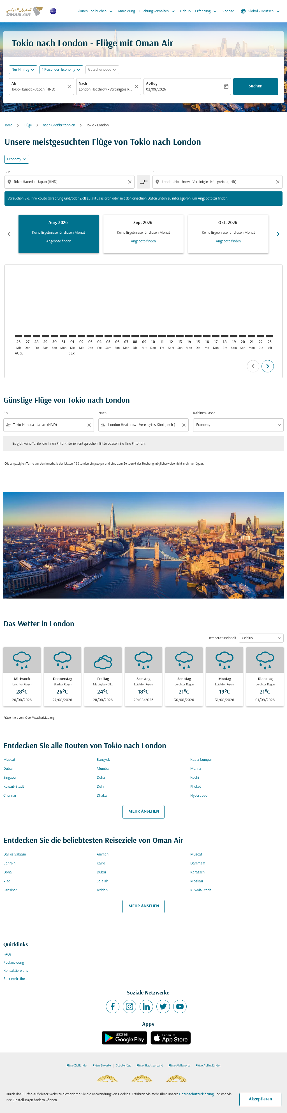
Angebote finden (58, 241)
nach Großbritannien (59, 125)
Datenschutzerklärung (196, 1094)
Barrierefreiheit (15, 979)
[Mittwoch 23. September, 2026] (269, 336)
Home (7, 125)
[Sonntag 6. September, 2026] (117, 336)
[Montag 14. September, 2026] (189, 336)
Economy (14, 159)
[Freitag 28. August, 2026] (36, 336)
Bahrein (9, 863)
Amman (102, 854)
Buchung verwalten (157, 11)
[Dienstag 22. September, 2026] (260, 336)
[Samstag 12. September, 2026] (171, 336)
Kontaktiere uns (15, 971)
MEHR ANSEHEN (143, 811)
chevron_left (8, 233)
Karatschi (197, 872)
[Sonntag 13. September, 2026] (180, 336)
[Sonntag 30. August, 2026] (54, 336)
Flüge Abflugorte (179, 1065)
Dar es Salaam (14, 854)
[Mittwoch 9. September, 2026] (144, 336)
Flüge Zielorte (102, 1065)
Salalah (102, 881)
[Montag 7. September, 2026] (126, 336)
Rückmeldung (13, 963)
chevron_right (278, 233)
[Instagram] (129, 1006)
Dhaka (102, 796)
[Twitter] (163, 1006)
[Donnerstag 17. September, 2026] (215, 336)
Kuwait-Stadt (13, 787)
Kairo (101, 863)
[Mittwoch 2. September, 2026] (81, 336)
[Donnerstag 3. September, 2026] (90, 336)
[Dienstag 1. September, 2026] (72, 336)
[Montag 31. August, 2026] (63, 336)
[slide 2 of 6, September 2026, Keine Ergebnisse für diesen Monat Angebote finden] (143, 234)
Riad (6, 881)
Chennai (9, 796)
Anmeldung (126, 11)
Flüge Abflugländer (208, 1065)
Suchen (256, 86)
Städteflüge (123, 1065)
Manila (195, 769)
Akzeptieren (260, 1099)
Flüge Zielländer (76, 1065)
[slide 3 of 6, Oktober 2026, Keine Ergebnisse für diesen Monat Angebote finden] (228, 234)
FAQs (7, 954)
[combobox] (38, 89)
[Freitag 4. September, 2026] (99, 336)
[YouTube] (180, 1006)
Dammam (197, 863)
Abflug (151, 84)
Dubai (8, 769)
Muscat (9, 760)
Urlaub (185, 11)
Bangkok (103, 760)
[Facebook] (112, 1006)
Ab (13, 84)
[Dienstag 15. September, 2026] (198, 336)
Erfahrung (206, 11)
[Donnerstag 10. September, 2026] (153, 336)
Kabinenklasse (204, 413)
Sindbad (228, 11)
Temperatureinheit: (223, 638)
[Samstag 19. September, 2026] (233, 336)
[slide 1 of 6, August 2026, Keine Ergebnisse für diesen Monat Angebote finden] (58, 234)
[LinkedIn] (146, 1006)
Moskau (196, 881)
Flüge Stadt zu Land (149, 1065)
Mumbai (103, 769)
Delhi (101, 787)
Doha (101, 778)
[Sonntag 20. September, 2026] (242, 336)
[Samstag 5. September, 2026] (108, 336)
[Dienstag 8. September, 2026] (135, 336)
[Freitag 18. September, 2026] (224, 336)
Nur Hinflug (20, 70)
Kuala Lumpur (201, 760)
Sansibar (10, 890)
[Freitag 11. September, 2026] (162, 336)
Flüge (28, 125)
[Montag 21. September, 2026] (251, 336)
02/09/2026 (156, 89)
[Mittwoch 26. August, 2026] (18, 336)
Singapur (10, 778)
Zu (154, 172)
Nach (83, 84)
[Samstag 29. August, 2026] (45, 336)
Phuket (195, 787)
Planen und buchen (95, 11)
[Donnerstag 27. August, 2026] (27, 336)
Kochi (194, 778)
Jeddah (102, 890)
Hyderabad (198, 796)
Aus (7, 172)
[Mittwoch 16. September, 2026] (206, 336)
